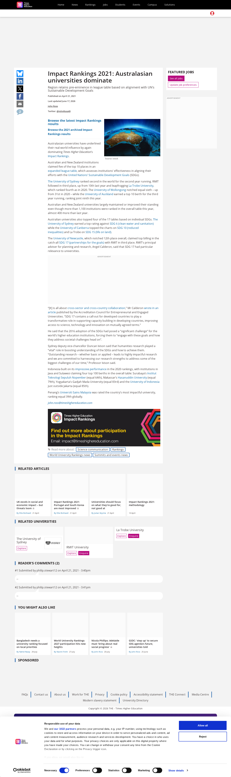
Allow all (203, 725)
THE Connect (177, 694)
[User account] (212, 13)
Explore (22, 548)
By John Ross (97, 651)
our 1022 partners (65, 728)
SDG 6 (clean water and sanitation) (132, 223)
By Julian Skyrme (98, 513)
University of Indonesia (144, 382)
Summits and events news (111, 455)
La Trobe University (141, 185)
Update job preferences (183, 84)
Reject (202, 736)
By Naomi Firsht (61, 651)
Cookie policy (119, 694)
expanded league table (62, 171)
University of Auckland (99, 194)
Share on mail (20, 104)
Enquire (83, 553)
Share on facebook (20, 96)
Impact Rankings (58, 156)
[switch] (97, 770)
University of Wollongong (110, 190)
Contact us (41, 694)
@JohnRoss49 (64, 111)
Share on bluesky (20, 73)
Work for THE (80, 694)
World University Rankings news (70, 455)
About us (60, 694)
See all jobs (176, 78)
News (75, 4)
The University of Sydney (63, 181)
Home (61, 4)
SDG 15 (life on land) (98, 232)
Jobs (105, 4)
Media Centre (200, 694)
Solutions (169, 4)
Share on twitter (20, 88)
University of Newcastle (68, 238)
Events (136, 4)
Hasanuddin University (132, 377)
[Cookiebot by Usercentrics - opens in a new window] (22, 770)
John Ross (53, 106)
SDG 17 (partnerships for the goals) (81, 242)
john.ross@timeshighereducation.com (70, 403)
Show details (176, 770)
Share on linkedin (20, 81)
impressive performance (91, 369)
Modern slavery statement (100, 700)
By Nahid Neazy (23, 651)
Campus (152, 4)
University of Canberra (74, 228)
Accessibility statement (148, 694)
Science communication (93, 449)
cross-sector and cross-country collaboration (96, 308)
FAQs (25, 694)
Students (120, 4)
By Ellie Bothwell (24, 513)
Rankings (90, 4)
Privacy (99, 694)
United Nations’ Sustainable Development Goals (99, 175)
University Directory (135, 700)
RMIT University (77, 547)
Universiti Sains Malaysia (75, 392)
